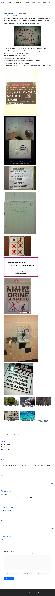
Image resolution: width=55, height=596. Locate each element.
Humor (5, 15)
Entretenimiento (19, 2)
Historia (33, 2)
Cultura (38, 2)
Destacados (50, 2)
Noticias (44, 2)
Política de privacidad (23, 592)
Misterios (27, 2)
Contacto (38, 592)
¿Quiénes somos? (32, 592)
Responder (52, 452)
